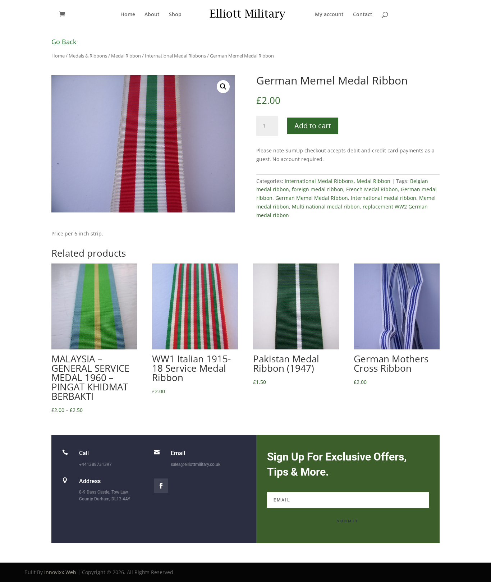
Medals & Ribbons (88, 55)
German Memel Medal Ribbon (311, 197)
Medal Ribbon (126, 55)
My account (329, 15)
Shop (175, 15)
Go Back (63, 41)
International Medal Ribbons (175, 55)
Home (127, 15)
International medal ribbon (383, 197)
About (152, 15)
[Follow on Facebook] (161, 485)
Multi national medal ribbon (326, 206)
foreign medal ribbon (317, 189)
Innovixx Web (60, 572)
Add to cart (312, 125)
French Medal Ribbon (372, 189)
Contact (362, 15)
